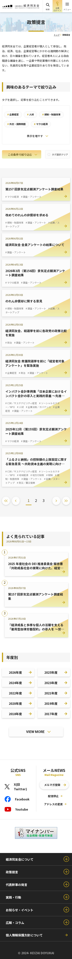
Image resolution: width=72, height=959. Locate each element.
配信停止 (53, 796)
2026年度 (15, 672)
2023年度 (50, 682)
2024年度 (15, 682)
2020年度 (15, 703)
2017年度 (50, 713)
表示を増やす (35, 136)
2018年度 (15, 713)
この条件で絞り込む (20, 154)
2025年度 (50, 672)
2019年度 (50, 703)
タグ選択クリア (59, 154)
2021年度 (50, 693)
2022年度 (15, 693)
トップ (57, 34)
